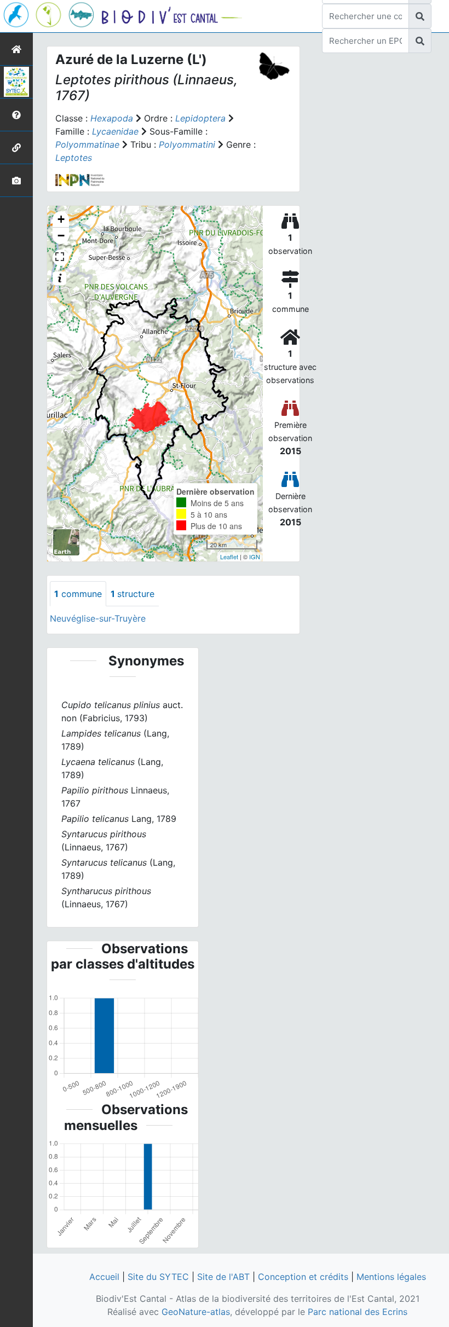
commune (78, 593)
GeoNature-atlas (196, 1311)
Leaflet (229, 556)
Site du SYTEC (158, 1276)
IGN (254, 556)
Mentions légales (391, 1276)
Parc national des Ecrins (357, 1311)
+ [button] (61, 219)
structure (132, 593)
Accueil (104, 1276)
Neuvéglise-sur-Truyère (98, 618)
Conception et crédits (303, 1276)
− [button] (61, 235)
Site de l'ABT (223, 1276)
